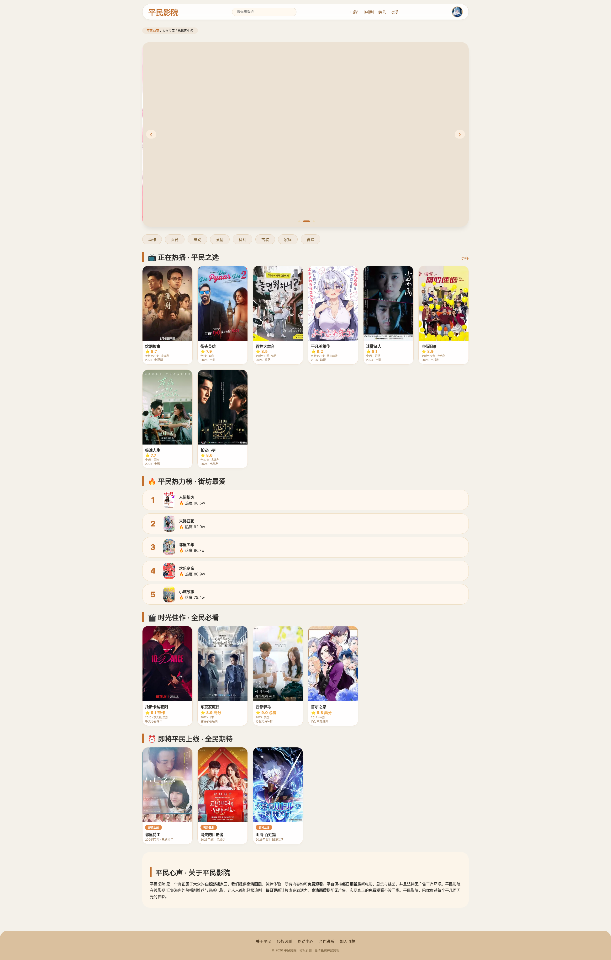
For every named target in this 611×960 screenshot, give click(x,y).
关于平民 (263, 941)
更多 (465, 258)
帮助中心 (305, 941)
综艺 (382, 12)
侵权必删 (284, 941)
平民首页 (153, 30)
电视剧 (368, 12)
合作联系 (326, 941)
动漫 (394, 12)
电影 (354, 12)
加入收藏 (347, 941)
